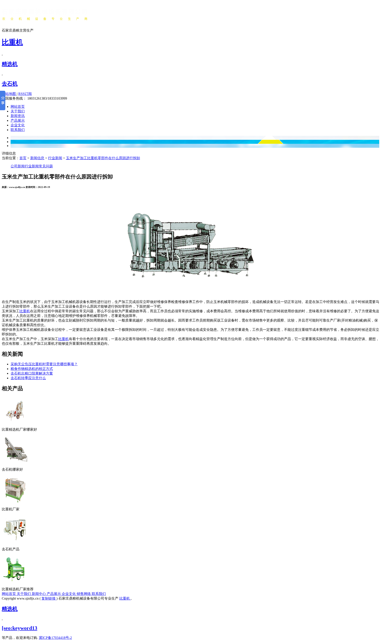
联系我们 (18, 130)
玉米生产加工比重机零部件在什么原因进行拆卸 (103, 158)
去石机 (10, 84)
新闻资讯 (18, 116)
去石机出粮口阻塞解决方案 (32, 373)
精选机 (10, 64)
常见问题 (46, 166)
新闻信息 (37, 158)
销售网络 (84, 594)
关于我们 (18, 111)
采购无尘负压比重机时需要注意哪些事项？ (44, 364)
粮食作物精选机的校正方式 (32, 369)
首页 (22, 158)
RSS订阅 (25, 94)
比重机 (12, 42)
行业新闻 (55, 158)
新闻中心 (39, 594)
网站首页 (18, 106)
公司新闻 (18, 166)
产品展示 (18, 120)
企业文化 (18, 125)
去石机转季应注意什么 (28, 378)
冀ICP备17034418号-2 (55, 638)
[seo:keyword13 (19, 628)
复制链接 (48, 598)
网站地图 (9, 94)
